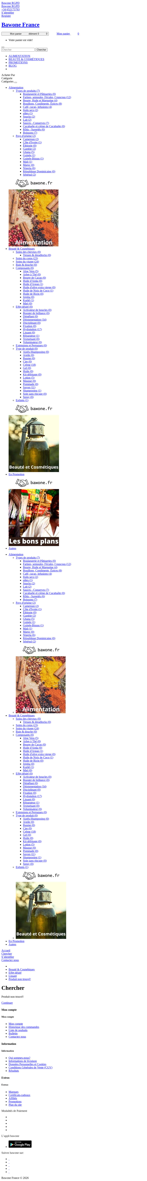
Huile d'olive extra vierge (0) (39, 287)
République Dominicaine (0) (39, 171)
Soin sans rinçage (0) (35, 393)
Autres (12, 548)
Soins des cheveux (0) (28, 251)
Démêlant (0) (30, 316)
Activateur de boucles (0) (37, 309)
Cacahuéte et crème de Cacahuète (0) (44, 126)
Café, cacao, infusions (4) (37, 106)
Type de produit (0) (27, 348)
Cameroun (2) (31, 139)
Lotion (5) (28, 377)
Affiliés (13, 1098)
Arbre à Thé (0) (32, 274)
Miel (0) (27, 303)
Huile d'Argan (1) (33, 284)
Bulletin (13, 1033)
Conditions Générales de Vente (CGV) (30, 1067)
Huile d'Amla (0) (32, 280)
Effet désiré (15, 972)
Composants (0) (25, 268)
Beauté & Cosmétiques (22, 248)
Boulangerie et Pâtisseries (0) (39, 94)
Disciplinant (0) (32, 322)
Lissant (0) (29, 332)
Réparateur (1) (31, 335)
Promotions (15, 1101)
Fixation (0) (29, 326)
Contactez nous (10, 960)
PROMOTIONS (18, 62)
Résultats (14, 1070)
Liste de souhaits (18, 1030)
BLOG (13, 65)
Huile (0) (28, 371)
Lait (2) (27, 119)
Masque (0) (29, 380)
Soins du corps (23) (27, 258)
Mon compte (16, 1023)
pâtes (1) (28, 113)
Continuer (7, 1002)
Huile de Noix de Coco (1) (38, 290)
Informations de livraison (23, 1061)
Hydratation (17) (32, 329)
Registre (6, 15)
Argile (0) (28, 355)
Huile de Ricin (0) (33, 293)
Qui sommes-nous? (19, 1057)
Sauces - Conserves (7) (36, 123)
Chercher (41, 49)
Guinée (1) (29, 155)
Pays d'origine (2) (26, 135)
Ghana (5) (28, 152)
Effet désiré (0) (24, 306)
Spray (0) (28, 397)
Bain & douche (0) (26, 264)
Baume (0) (29, 358)
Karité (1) (28, 300)
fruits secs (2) (30, 110)
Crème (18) (29, 364)
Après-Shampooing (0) (36, 351)
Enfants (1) (22, 400)
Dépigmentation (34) (34, 319)
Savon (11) (29, 387)
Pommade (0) (30, 384)
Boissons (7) (30, 132)
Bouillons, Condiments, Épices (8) (42, 103)
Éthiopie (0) (29, 145)
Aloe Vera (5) (30, 271)
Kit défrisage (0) (32, 374)
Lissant (13, 975)
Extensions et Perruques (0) (31, 345)
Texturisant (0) (31, 339)
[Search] (2, 47)
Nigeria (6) (29, 168)
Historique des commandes (24, 1026)
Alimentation (16, 87)
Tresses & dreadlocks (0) (37, 255)
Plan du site (15, 1104)
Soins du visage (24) (27, 261)
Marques (13, 1091)
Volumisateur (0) (32, 342)
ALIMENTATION (19, 56)
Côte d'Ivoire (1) (32, 142)
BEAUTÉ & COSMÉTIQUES (26, 59)
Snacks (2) (29, 116)
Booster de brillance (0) (36, 313)
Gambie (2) (29, 148)
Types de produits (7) (28, 90)
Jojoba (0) (28, 297)
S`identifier (7, 12)
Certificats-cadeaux (19, 1095)
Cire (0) (27, 361)
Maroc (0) (28, 164)
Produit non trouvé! (20, 979)
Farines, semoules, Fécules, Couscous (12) (47, 97)
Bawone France (20, 24)
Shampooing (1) (32, 390)
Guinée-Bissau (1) (33, 158)
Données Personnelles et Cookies (27, 1064)
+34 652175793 (10, 9)
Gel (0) (27, 368)
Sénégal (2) (29, 174)
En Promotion (16, 474)
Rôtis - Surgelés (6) (34, 129)
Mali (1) (27, 161)
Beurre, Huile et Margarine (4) (40, 100)
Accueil (5, 950)
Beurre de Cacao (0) (34, 277)
